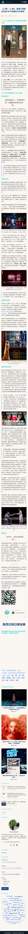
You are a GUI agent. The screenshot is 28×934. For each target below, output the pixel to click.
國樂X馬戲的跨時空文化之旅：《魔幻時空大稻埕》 (14, 776)
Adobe (18, 910)
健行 (25, 912)
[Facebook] (9, 624)
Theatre (5, 16)
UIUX (22, 903)
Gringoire (4, 313)
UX (10, 917)
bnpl (12, 905)
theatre (8, 675)
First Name (3, 866)
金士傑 (4, 378)
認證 (5, 911)
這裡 (23, 296)
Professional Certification (13, 922)
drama (3, 670)
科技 (19, 919)
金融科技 (22, 920)
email (9, 571)
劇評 (12, 675)
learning (7, 899)
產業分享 (20, 907)
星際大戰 (23, 902)
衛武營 (7, 680)
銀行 (25, 904)
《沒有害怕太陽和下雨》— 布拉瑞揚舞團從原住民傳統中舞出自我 (14, 708)
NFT (6, 906)
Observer (13, 913)
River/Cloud (4, 672)
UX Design (6, 917)
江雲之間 (18, 677)
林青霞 (13, 677)
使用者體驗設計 (19, 896)
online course (14, 919)
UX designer (9, 896)
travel (9, 911)
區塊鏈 (3, 904)
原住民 (24, 908)
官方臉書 (24, 59)
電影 (19, 912)
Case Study (7, 909)
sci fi (3, 906)
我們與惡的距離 (8, 430)
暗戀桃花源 (9, 66)
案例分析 (22, 910)
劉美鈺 (21, 468)
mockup (3, 913)
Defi (4, 905)
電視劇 (3, 900)
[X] (18, 624)
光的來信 (5, 206)
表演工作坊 (12, 680)
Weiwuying (16, 902)
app (14, 918)
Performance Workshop (11, 670)
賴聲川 (11, 72)
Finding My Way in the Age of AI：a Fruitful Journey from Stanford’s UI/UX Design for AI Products (16, 795)
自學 (21, 905)
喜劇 (20, 918)
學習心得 (20, 914)
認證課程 (16, 898)
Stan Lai (3, 675)
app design (5, 902)
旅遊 (6, 913)
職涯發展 (22, 916)
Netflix (24, 899)
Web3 (25, 914)
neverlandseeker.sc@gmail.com (12, 842)
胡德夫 (3, 305)
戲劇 (23, 675)
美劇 (21, 921)
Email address (4, 859)
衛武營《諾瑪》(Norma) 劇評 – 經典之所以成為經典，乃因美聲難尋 (14, 742)
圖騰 (4, 919)
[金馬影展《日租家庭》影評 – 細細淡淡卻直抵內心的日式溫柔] (3, 803)
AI (22, 912)
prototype (4, 908)
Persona (3, 912)
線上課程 (11, 898)
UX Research (7, 920)
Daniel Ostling (19, 190)
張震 (10, 120)
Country (3, 872)
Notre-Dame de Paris (7, 311)
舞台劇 (23, 677)
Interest (3, 878)
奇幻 (25, 905)
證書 (7, 904)
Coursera (14, 923)
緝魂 (14, 85)
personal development (16, 900)
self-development (7, 915)
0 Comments (14, 789)
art (18, 916)
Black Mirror (6, 898)
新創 (20, 923)
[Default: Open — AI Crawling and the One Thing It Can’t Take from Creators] (3, 788)
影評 (19, 905)
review (19, 670)
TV (24, 907)
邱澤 (9, 380)
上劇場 (22, 385)
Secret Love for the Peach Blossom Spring (16, 672)
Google (16, 917)
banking (24, 917)
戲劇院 (3, 677)
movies (10, 903)
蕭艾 (13, 120)
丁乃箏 (21, 167)
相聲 (21, 899)
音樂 (8, 908)
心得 (19, 675)
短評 (3, 909)
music (8, 906)
